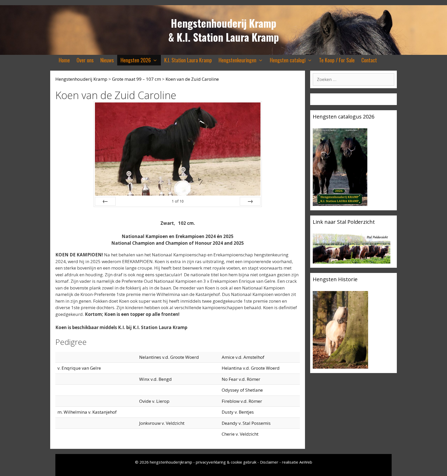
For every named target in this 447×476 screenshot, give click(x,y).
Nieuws (107, 60)
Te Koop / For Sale (337, 60)
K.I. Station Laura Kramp (188, 60)
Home (64, 60)
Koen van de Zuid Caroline (192, 79)
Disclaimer (269, 462)
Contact (369, 60)
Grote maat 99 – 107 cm (136, 79)
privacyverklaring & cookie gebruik (226, 462)
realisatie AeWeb (297, 462)
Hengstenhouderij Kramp (223, 23)
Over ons (85, 60)
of (178, 201)
